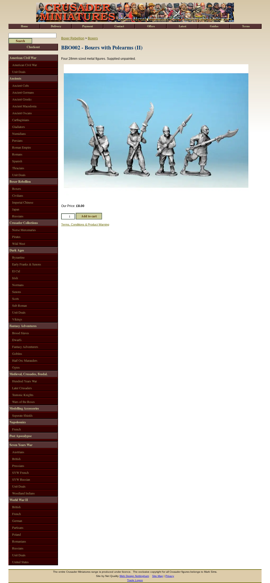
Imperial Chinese (22, 202)
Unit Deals (19, 72)
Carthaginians (20, 120)
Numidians (19, 133)
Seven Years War (20, 445)
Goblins (17, 353)
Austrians (18, 452)
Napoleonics (17, 422)
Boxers (93, 38)
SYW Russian (21, 479)
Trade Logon (135, 580)
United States (20, 562)
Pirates (16, 237)
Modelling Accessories (24, 408)
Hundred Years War (24, 381)
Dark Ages (16, 250)
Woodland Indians (23, 493)
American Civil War (22, 58)
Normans (18, 285)
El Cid (16, 271)
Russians (17, 216)
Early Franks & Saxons (26, 264)
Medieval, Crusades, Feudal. (28, 374)
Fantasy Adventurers (25, 347)
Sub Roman (19, 305)
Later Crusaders (22, 388)
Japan (15, 209)
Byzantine (18, 257)
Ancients (15, 78)
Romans (17, 154)
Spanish (17, 161)
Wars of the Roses (23, 402)
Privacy (169, 576)
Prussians (18, 465)
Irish (15, 278)
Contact (119, 26)
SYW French (20, 472)
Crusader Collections (23, 223)
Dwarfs (17, 340)
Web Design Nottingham (134, 576)
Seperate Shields (22, 415)
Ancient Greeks (22, 99)
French (16, 429)
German (17, 520)
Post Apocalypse (20, 436)
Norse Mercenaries (24, 230)
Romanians (19, 541)
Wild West (18, 243)
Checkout (33, 47)
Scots (15, 298)
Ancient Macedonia (24, 106)
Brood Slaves (20, 333)
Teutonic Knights (22, 395)
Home (24, 26)
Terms (246, 26)
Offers (151, 26)
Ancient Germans (23, 92)
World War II (18, 500)
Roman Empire (21, 147)
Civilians (17, 195)
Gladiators (18, 127)
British (16, 459)
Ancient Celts (20, 85)
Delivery (56, 26)
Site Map (157, 576)
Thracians (18, 168)
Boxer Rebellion (72, 38)
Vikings (17, 319)
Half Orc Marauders (24, 360)
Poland (16, 534)
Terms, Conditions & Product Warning (85, 224)
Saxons (16, 292)
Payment (87, 26)
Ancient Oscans (22, 113)
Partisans (17, 527)
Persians (17, 140)
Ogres (16, 367)
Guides (214, 26)
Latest (182, 26)
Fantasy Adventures (23, 326)
